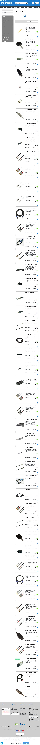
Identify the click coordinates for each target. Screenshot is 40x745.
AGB (20, 709)
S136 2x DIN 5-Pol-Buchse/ (30, 531)
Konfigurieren (26, 743)
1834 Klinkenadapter (29, 137)
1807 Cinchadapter (29, 348)
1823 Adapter (27, 686)
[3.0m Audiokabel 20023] (20, 326)
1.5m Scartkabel (28, 489)
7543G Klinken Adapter (30, 25)
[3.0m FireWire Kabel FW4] (20, 242)
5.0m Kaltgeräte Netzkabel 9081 (30, 335)
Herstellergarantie (14, 709)
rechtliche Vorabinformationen (23, 708)
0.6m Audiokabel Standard (30, 194)
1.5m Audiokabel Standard (30, 180)
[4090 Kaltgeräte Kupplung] (20, 636)
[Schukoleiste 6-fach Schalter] (20, 270)
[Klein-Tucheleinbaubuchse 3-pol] (20, 87)
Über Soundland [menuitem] (35, 0)
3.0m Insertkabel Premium (30, 405)
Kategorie (4, 12)
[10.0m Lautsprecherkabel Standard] (20, 214)
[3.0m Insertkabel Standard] (20, 678)
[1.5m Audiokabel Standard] (20, 185)
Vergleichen (28, 35)
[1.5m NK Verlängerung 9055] (20, 481)
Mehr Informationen (21, 740)
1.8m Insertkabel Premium (30, 222)
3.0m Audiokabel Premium (30, 391)
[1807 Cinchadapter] (20, 354)
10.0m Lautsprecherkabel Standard (30, 209)
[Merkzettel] (33, 3)
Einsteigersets (5, 35)
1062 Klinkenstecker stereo (30, 109)
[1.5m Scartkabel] (20, 495)
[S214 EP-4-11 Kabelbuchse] (20, 664)
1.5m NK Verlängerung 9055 (30, 475)
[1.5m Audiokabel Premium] (20, 509)
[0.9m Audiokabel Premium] (20, 594)
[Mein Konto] (36, 3)
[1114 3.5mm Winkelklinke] (20, 284)
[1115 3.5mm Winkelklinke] (20, 129)
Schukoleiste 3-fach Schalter (31, 419)
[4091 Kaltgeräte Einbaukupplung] (20, 551)
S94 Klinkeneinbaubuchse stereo (30, 96)
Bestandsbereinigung (6, 37)
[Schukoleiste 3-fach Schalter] (20, 425)
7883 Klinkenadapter (29, 447)
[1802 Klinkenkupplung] (20, 439)
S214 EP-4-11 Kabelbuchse (30, 658)
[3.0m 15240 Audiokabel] (20, 467)
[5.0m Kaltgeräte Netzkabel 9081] (20, 340)
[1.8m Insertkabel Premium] (20, 228)
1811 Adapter (27, 67)
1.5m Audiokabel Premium (30, 503)
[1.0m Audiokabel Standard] (20, 256)
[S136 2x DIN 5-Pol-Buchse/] (20, 537)
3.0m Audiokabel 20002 (30, 517)
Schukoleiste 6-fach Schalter (31, 264)
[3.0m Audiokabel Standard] (20, 157)
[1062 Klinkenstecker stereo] (20, 115)
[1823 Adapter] (20, 692)
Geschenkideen (5, 39)
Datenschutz (22, 705)
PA (3, 24)
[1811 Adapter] (20, 73)
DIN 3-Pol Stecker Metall (30, 292)
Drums (4, 26)
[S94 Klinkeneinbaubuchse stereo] (20, 101)
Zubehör (4, 28)
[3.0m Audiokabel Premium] (20, 397)
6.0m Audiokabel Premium (30, 165)
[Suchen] (27, 3)
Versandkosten (17, 726)
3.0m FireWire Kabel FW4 (30, 236)
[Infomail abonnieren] (37, 717)
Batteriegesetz (22, 712)
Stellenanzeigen (23, 714)
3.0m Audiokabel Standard (30, 151)
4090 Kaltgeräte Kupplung (30, 630)
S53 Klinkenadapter (29, 39)
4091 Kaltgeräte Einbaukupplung (28, 546)
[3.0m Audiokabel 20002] (20, 523)
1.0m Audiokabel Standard (30, 250)
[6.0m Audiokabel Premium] (20, 171)
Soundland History (23, 713)
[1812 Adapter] (20, 368)
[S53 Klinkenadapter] (20, 45)
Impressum (22, 710)
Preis (3, 9)
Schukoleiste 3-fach (29, 377)
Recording (4, 22)
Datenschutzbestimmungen (34, 720)
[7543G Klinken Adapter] (20, 31)
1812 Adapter (27, 362)
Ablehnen (13, 743)
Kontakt (12, 707)
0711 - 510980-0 (3, 0)
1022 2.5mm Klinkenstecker (30, 306)
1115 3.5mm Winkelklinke (30, 123)
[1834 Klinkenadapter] (20, 143)
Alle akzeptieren (19, 743)
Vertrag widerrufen (14, 713)
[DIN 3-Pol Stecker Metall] (20, 298)
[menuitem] (21, 3)
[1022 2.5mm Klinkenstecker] (20, 312)
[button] (2, 743)
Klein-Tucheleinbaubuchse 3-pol (31, 82)
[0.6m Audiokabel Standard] (20, 200)
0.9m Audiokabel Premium (30, 588)
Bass (3, 18)
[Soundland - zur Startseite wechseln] (6, 4)
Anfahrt (12, 708)
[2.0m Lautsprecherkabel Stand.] (20, 580)
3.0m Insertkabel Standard (30, 672)
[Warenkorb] (38, 3)
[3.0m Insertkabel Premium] (20, 411)
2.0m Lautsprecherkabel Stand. (30, 575)
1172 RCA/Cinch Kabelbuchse (31, 53)
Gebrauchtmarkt (5, 33)
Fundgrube (5, 41)
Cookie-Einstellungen (14, 705)
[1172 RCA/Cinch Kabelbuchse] (20, 59)
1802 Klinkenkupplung (29, 433)
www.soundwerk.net (33, 714)
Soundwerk (5, 31)
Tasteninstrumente (6, 20)
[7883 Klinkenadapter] (20, 453)
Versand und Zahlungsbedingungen (15, 711)
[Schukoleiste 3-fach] (20, 382)
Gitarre (4, 16)
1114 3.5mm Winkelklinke (30, 278)
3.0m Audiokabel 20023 (30, 320)
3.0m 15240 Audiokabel (30, 461)
